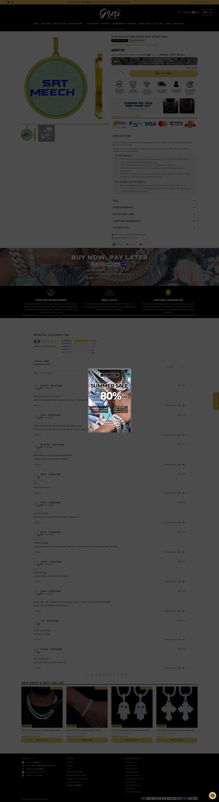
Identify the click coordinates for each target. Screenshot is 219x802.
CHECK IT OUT (109, 422)
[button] (212, 795)
